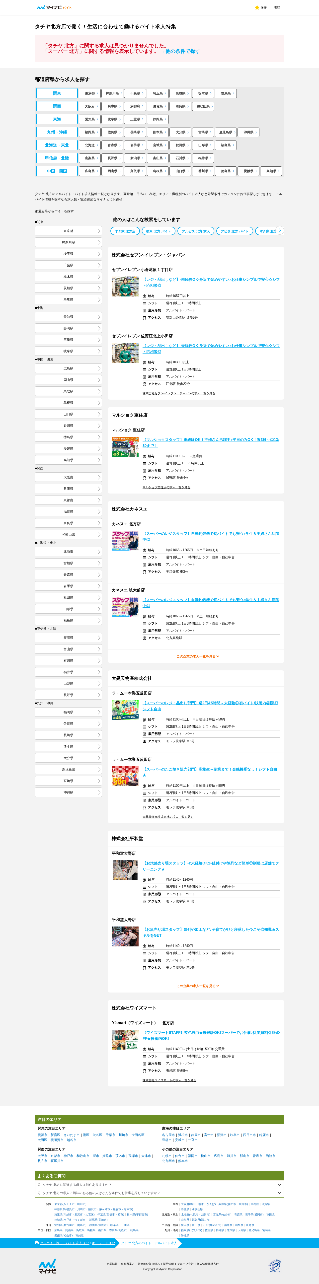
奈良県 (180, 106)
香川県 (203, 171)
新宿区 (55, 1135)
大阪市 (42, 1156)
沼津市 (222, 1135)
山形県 (203, 145)
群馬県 (226, 93)
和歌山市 (83, 1156)
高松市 (122, 1230)
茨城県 (180, 93)
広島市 (219, 1156)
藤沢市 (92, 1209)
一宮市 (193, 1140)
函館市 (270, 1156)
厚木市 (128, 1209)
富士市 (209, 1135)
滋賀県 (158, 106)
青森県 (112, 145)
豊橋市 (167, 1140)
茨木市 (120, 1156)
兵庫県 (112, 106)
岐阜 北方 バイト (158, 231)
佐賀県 (112, 132)
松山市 (206, 1156)
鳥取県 (135, 171)
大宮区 (89, 1214)
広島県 (90, 171)
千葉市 (110, 1135)
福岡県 (90, 132)
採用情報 (168, 1263)
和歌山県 (203, 106)
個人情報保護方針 (208, 1263)
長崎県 (135, 132)
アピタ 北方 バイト (235, 231)
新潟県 (135, 158)
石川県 (180, 158)
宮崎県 (203, 132)
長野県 (112, 158)
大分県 (180, 132)
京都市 (55, 1156)
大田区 (42, 1140)
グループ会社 (185, 1263)
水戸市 (68, 1219)
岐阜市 (235, 1135)
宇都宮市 (141, 1214)
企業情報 (112, 1263)
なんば (211, 1204)
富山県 (158, 158)
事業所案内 (128, 1263)
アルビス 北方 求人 (196, 231)
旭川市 (232, 1156)
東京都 (90, 93)
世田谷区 (138, 1135)
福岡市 (193, 1156)
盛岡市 (258, 1214)
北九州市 (168, 1161)
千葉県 (135, 93)
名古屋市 (168, 1135)
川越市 (68, 1214)
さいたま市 (72, 1135)
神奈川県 (112, 93)
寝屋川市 (57, 1161)
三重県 (135, 119)
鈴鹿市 (264, 1135)
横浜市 (42, 1135)
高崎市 (102, 1219)
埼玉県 (158, 93)
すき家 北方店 (125, 231)
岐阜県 (112, 119)
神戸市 (68, 1156)
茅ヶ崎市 (104, 1209)
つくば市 (80, 1219)
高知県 (271, 171)
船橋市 (111, 1214)
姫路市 (107, 1156)
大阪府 (90, 106)
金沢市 (216, 1225)
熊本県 (158, 132)
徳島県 (226, 171)
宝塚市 (133, 1156)
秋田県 (180, 145)
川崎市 (123, 1135)
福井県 (203, 158)
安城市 (180, 1140)
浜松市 (183, 1135)
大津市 (146, 1156)
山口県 (180, 171)
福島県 (226, 145)
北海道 (90, 145)
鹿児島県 (225, 132)
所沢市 (79, 1214)
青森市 (257, 1156)
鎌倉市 (117, 1209)
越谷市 (72, 1140)
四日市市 (249, 1135)
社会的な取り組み (149, 1263)
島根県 (158, 171)
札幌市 (167, 1156)
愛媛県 (248, 171)
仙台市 (180, 1156)
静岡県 (158, 119)
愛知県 (90, 119)
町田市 (81, 1204)
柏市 (120, 1214)
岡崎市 (81, 1225)
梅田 (193, 1204)
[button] (279, 230)
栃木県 (203, 93)
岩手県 (135, 145)
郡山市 (244, 1156)
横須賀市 (57, 1140)
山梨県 (90, 158)
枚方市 (42, 1161)
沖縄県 (248, 132)
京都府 (135, 106)
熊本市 (183, 1161)
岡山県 (112, 171)
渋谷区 (97, 1135)
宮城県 (158, 145)
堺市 (96, 1156)
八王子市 (69, 1204)
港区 (86, 1135)
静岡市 (196, 1135)
